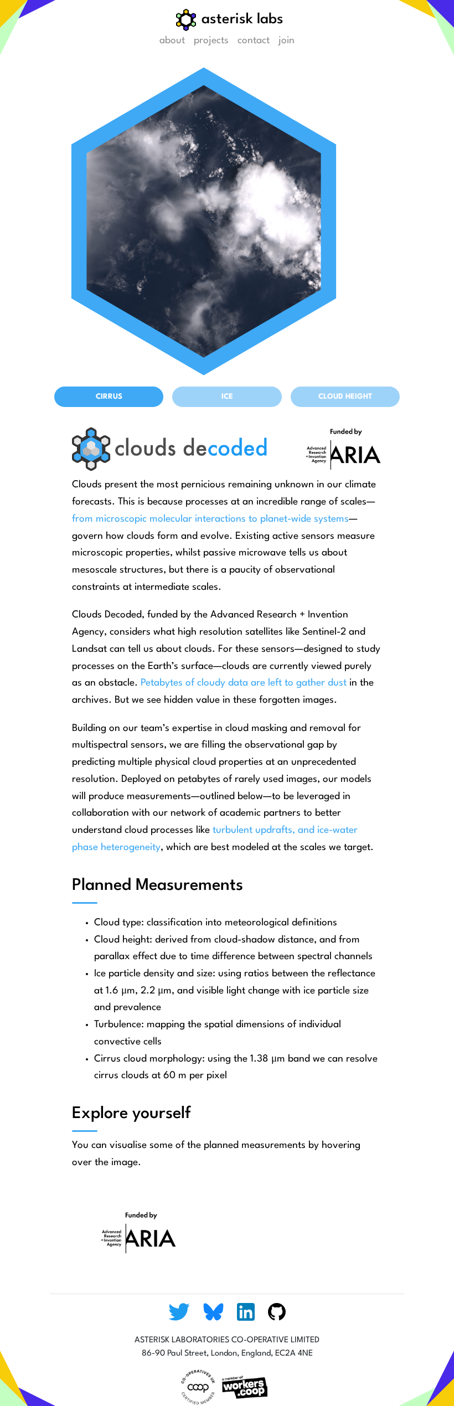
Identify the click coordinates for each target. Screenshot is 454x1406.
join (286, 40)
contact (254, 40)
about (172, 40)
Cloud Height (345, 396)
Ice (227, 396)
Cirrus (109, 396)
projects (211, 40)
